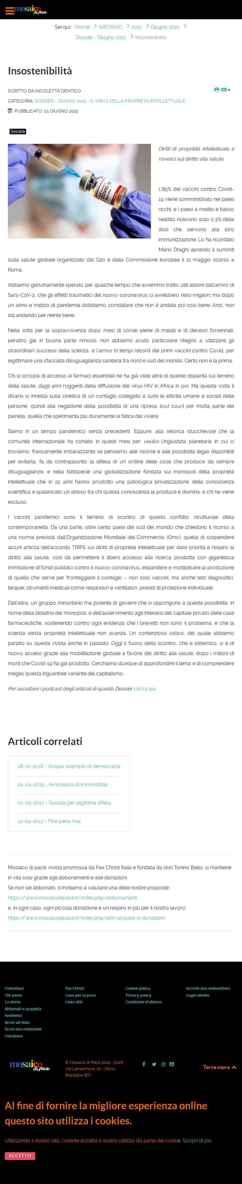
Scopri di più (197, 1141)
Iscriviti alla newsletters (208, 989)
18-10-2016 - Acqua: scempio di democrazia (69, 766)
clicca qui (145, 689)
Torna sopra (217, 1067)
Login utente (197, 996)
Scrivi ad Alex (17, 1023)
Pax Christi (74, 989)
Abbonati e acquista (23, 1009)
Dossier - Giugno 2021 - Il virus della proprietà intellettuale (110, 100)
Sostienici (13, 1016)
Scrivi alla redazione (23, 1029)
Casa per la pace (80, 996)
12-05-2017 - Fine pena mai (49, 821)
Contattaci (14, 989)
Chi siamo (13, 996)
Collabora (14, 1036)
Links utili (74, 1002)
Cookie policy (138, 989)
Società (18, 131)
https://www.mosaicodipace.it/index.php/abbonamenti (72, 898)
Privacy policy (139, 996)
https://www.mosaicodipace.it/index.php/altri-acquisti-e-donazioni (86, 918)
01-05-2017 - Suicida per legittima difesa (64, 803)
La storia (12, 1002)
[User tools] (222, 90)
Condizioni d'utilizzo (144, 1002)
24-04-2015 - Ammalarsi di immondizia (62, 785)
